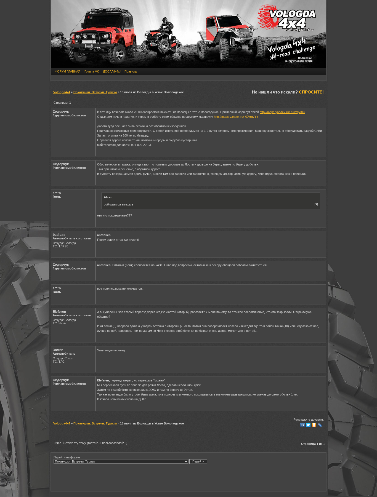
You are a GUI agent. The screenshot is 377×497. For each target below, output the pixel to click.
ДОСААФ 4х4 (112, 71)
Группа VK (91, 71)
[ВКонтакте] (303, 425)
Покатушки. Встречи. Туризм (95, 92)
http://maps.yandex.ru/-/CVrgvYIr (236, 116)
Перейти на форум (67, 457)
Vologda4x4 (61, 92)
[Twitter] (308, 425)
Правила (130, 71)
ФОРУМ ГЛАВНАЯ (67, 71)
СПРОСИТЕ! (311, 92)
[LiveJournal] (320, 425)
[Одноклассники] (314, 425)
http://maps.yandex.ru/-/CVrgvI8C (282, 112)
